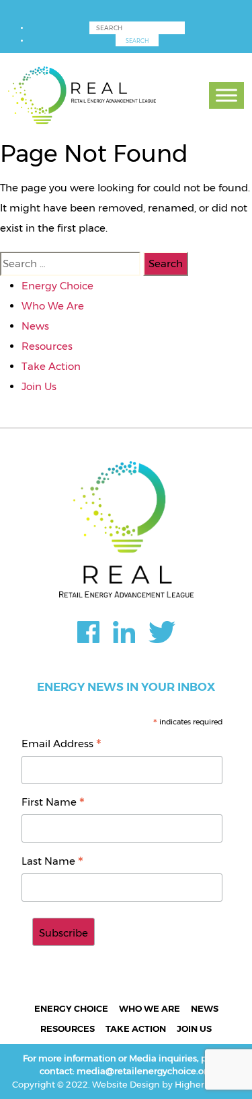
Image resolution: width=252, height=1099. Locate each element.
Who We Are (53, 305)
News (35, 326)
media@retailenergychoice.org (144, 1070)
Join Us (39, 386)
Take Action (51, 366)
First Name (53, 803)
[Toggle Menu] (226, 95)
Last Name (52, 862)
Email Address (61, 745)
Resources (47, 346)
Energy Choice (57, 285)
